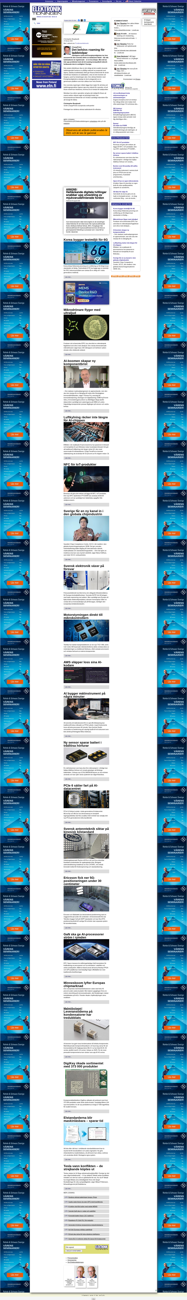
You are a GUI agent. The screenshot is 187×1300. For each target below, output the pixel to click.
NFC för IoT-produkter (121, 142)
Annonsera (49, 1)
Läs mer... (68, 277)
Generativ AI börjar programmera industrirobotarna (85, 1225)
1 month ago (135, 30)
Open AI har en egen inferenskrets (125, 181)
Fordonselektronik (82, 43)
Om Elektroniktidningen (75, 1262)
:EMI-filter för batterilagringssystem (121, 110)
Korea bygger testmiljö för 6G (124, 208)
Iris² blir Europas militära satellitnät (80, 1229)
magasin (67, 123)
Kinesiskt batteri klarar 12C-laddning (81, 1216)
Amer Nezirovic (122, 56)
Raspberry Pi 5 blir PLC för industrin (80, 1220)
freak (118, 34)
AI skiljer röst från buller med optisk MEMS (82, 1206)
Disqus (137, 79)
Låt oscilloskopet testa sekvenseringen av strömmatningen (121, 95)
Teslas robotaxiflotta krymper (122, 30)
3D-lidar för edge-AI (120, 192)
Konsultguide (107, 1)
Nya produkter (120, 138)
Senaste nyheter (122, 204)
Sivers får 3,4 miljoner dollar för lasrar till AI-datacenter (87, 1239)
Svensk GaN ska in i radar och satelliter (82, 1211)
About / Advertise (134, 1)
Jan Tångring (122, 23)
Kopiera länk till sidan (70, 20)
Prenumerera (93, 1)
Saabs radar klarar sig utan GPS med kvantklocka (85, 1202)
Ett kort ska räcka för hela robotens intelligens (84, 1234)
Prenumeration (72, 1258)
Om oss (118, 1)
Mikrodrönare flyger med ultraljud (125, 219)
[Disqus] (86, 161)
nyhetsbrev (93, 121)
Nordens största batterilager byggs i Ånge (82, 1197)
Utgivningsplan (62, 1)
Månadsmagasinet (78, 1)
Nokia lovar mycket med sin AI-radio (124, 38)
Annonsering (71, 1260)
